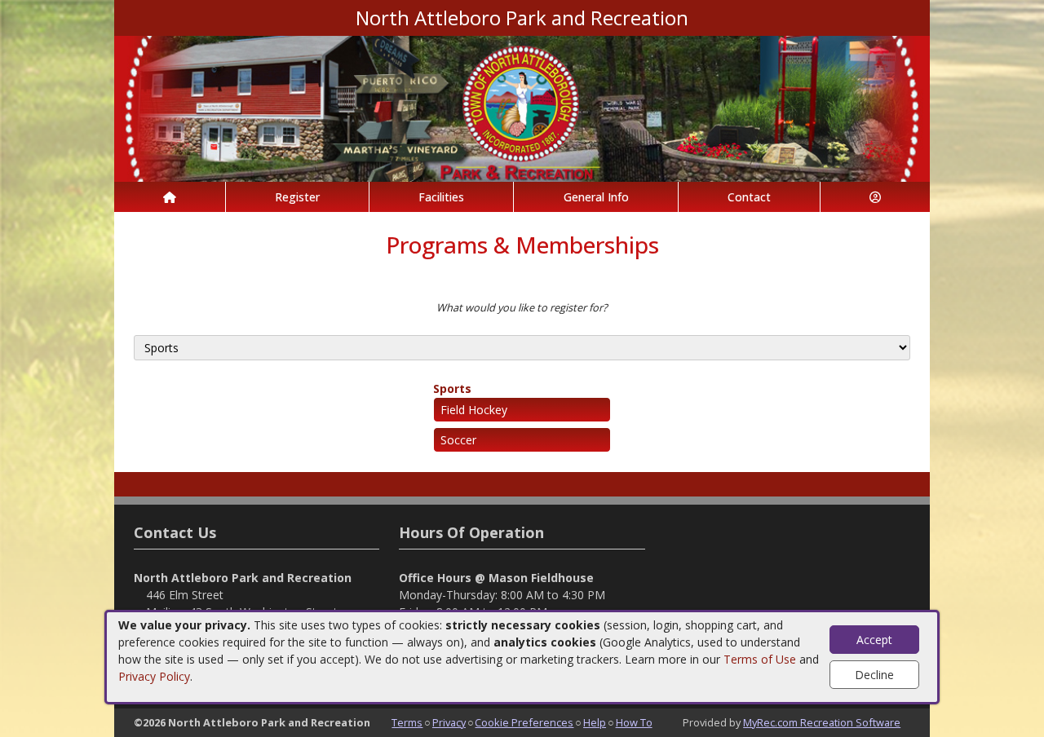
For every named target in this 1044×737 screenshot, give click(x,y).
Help (594, 722)
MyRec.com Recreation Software (821, 722)
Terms (407, 722)
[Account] (875, 197)
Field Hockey (473, 409)
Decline (874, 674)
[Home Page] (169, 197)
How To (634, 722)
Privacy (449, 722)
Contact (749, 197)
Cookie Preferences (524, 722)
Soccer (458, 440)
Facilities (441, 197)
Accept (874, 639)
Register (297, 197)
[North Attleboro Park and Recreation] (522, 107)
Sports (452, 388)
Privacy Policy (154, 676)
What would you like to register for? (522, 307)
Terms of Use (759, 659)
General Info (596, 197)
